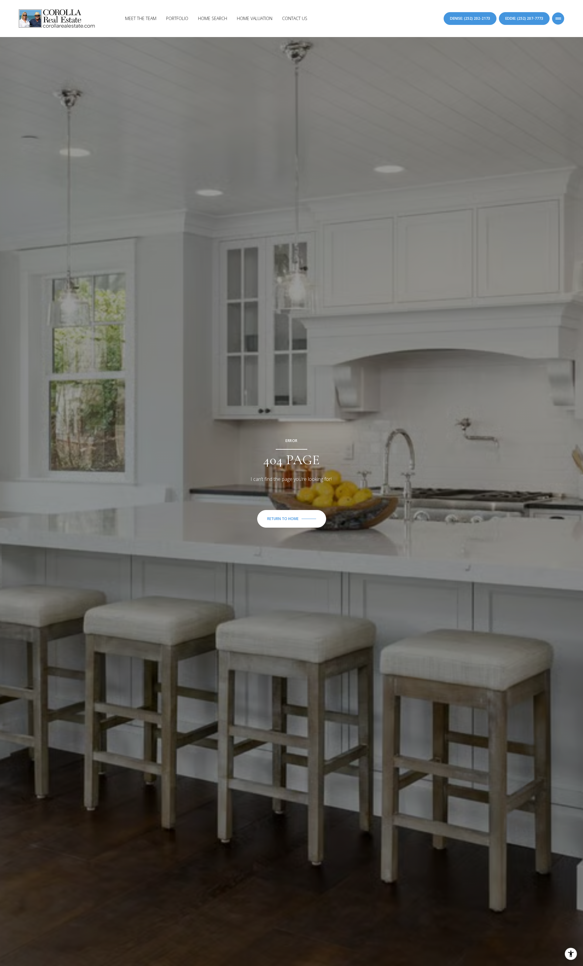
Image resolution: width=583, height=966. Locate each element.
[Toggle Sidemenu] (558, 18)
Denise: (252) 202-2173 (470, 18)
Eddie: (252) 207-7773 (524, 18)
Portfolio (177, 18)
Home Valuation (254, 18)
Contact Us (294, 18)
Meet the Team (140, 18)
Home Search (212, 18)
